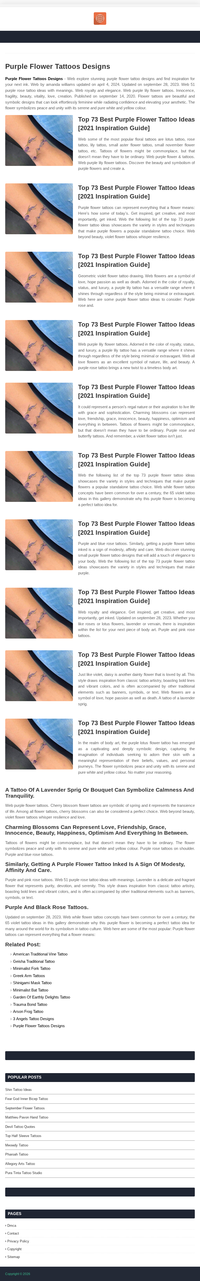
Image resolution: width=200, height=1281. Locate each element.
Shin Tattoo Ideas (18, 1090)
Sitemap (13, 1257)
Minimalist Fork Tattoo (31, 968)
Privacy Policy (18, 1241)
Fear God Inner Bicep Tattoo (26, 1099)
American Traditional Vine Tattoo (40, 954)
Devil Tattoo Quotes (20, 1127)
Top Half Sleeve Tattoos (23, 1136)
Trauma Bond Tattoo (30, 1004)
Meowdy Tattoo (16, 1145)
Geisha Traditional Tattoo (34, 961)
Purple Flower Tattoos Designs (34, 78)
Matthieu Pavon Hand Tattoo (26, 1117)
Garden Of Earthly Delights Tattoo (41, 997)
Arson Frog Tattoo (28, 1011)
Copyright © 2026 (17, 1274)
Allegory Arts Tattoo (20, 1164)
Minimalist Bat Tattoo (30, 990)
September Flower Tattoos (25, 1108)
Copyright (14, 1249)
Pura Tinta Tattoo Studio (23, 1173)
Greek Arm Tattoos (29, 975)
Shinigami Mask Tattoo (32, 983)
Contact (13, 1233)
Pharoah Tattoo (16, 1154)
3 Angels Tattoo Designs (33, 1019)
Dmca (11, 1226)
